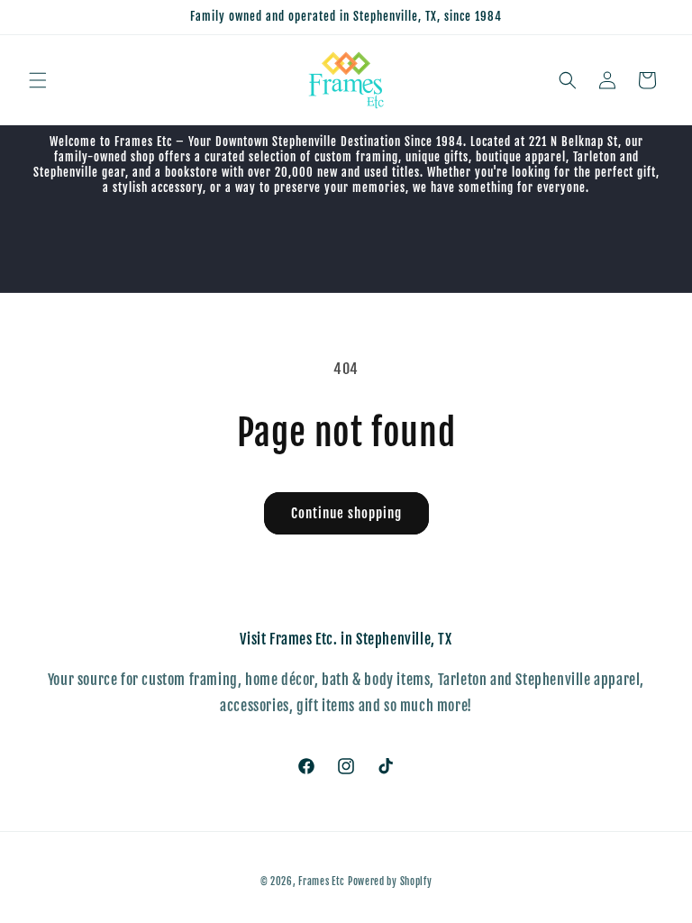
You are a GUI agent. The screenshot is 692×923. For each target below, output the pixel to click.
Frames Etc (323, 881)
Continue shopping (346, 513)
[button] (38, 80)
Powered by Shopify (390, 881)
